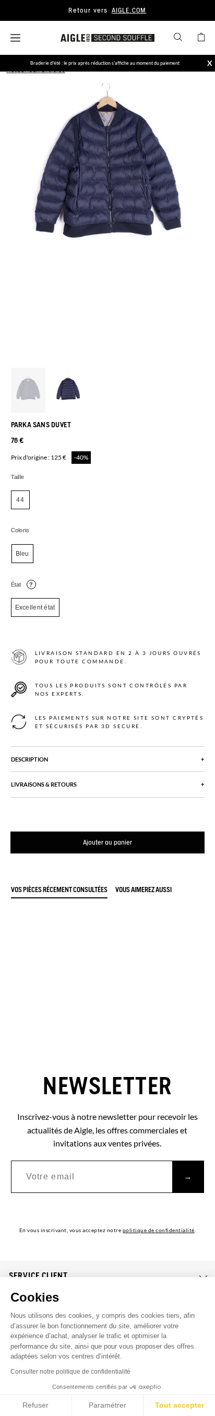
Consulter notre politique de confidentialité (70, 1371)
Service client (38, 1276)
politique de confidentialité (159, 1230)
